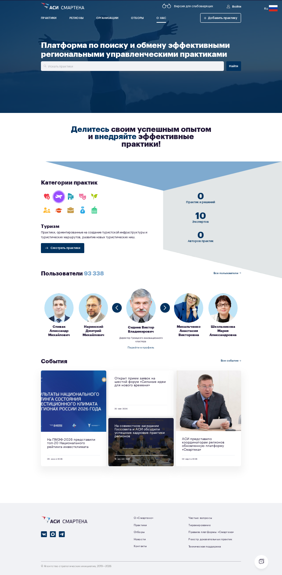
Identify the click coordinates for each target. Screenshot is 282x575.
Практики (140, 525)
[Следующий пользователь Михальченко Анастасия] (165, 307)
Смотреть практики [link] (65, 247)
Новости (140, 539)
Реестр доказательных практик (210, 539)
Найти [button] (233, 66)
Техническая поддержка (204, 546)
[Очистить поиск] (44, 66)
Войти (236, 6)
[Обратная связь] (261, 562)
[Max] (53, 534)
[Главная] (62, 6)
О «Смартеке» (143, 518)
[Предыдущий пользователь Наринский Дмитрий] (116, 307)
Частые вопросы (200, 518)
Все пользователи (226, 273)
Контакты (140, 546)
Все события (230, 360)
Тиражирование (199, 525)
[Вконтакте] (44, 534)
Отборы (139, 532)
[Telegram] (62, 534)
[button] (220, 17)
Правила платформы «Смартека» (211, 532)
